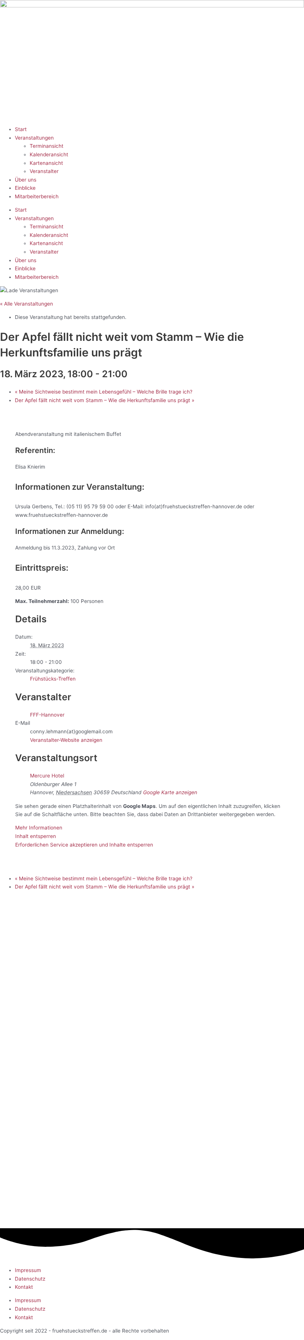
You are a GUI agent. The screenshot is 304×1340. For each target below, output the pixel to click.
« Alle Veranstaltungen (26, 304)
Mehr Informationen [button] (38, 828)
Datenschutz (30, 1279)
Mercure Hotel (47, 776)
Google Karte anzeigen (170, 792)
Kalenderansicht (49, 154)
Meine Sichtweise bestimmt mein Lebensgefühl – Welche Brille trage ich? (103, 392)
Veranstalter (44, 171)
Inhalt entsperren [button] (35, 836)
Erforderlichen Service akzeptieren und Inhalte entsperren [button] (84, 845)
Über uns (25, 180)
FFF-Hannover (47, 715)
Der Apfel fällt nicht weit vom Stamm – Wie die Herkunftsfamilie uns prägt (104, 400)
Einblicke (25, 188)
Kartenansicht (46, 163)
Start (21, 129)
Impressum (28, 1270)
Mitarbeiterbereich (37, 196)
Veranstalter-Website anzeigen (66, 740)
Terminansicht (46, 146)
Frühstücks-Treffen (53, 679)
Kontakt (24, 1287)
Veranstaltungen (34, 138)
